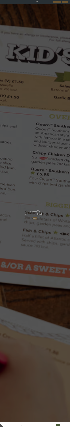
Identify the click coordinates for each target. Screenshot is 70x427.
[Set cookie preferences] (1, 425)
